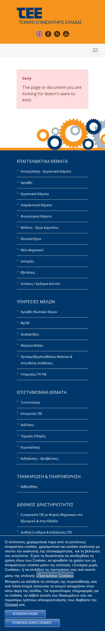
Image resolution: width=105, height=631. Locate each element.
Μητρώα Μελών (32, 345)
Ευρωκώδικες (30, 447)
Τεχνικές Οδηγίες (33, 436)
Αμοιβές (26, 182)
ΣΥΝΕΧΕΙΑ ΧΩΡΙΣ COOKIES (31, 623)
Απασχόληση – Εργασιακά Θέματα (46, 171)
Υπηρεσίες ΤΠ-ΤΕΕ (34, 374)
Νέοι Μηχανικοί (32, 250)
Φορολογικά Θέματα (36, 216)
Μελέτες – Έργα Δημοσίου (40, 227)
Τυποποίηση (30, 402)
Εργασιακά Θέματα (35, 194)
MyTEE (25, 323)
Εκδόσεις (27, 425)
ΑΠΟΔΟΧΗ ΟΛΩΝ (24, 614)
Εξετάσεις (28, 272)
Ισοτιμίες (27, 261)
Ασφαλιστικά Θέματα (36, 205)
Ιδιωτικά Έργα (31, 239)
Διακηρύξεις (30, 334)
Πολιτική (11, 604)
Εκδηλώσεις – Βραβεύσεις (39, 458)
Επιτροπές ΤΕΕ (31, 413)
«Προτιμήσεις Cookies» (55, 576)
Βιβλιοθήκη (29, 486)
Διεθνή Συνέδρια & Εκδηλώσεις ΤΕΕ (46, 532)
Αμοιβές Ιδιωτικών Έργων (39, 312)
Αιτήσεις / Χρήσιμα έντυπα (40, 284)
